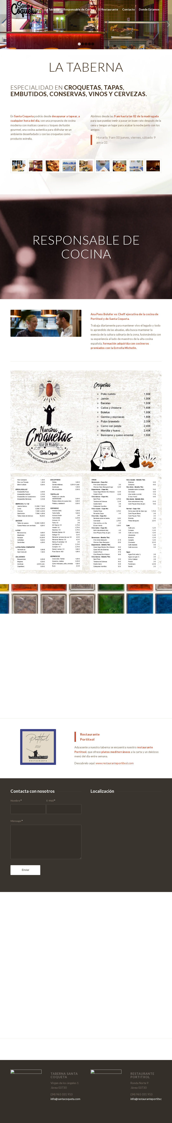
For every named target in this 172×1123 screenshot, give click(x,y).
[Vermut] (119, 166)
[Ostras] (86, 166)
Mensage (16, 820)
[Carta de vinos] (18, 166)
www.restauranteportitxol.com (115, 763)
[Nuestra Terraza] (69, 166)
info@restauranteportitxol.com (149, 1099)
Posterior (168, 24)
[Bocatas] (52, 166)
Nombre (16, 800)
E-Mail (50, 800)
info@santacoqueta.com (65, 1099)
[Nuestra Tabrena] (35, 166)
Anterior (3, 24)
